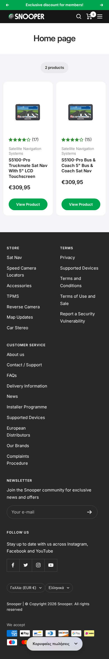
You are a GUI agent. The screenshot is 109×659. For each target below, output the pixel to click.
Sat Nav (14, 257)
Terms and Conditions (71, 282)
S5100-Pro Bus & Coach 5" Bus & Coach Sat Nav (78, 165)
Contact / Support (24, 364)
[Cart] (89, 16)
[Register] (89, 512)
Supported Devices (79, 268)
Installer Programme (27, 407)
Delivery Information (27, 386)
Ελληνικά (56, 587)
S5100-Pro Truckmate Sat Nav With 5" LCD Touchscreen (28, 168)
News (12, 396)
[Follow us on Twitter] (25, 565)
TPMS (13, 296)
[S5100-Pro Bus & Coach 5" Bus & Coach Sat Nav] (81, 111)
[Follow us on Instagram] (38, 565)
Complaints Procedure (18, 460)
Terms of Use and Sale (77, 300)
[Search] (78, 16)
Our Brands (18, 445)
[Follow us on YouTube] (50, 565)
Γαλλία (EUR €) (23, 587)
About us (15, 354)
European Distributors (18, 431)
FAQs (12, 375)
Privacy (67, 257)
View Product (28, 204)
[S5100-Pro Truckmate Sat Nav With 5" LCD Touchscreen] (28, 111)
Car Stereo (17, 327)
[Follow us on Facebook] (13, 565)
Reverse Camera (23, 306)
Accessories (19, 285)
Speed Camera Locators (21, 271)
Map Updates (20, 317)
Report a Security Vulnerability (77, 317)
